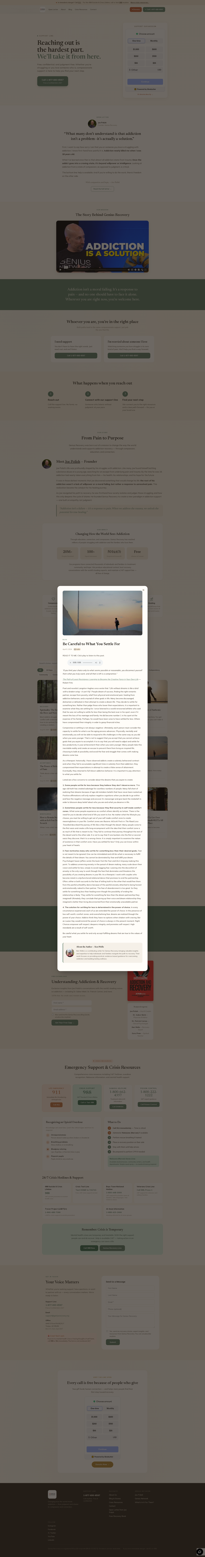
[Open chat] (199, 1551)
